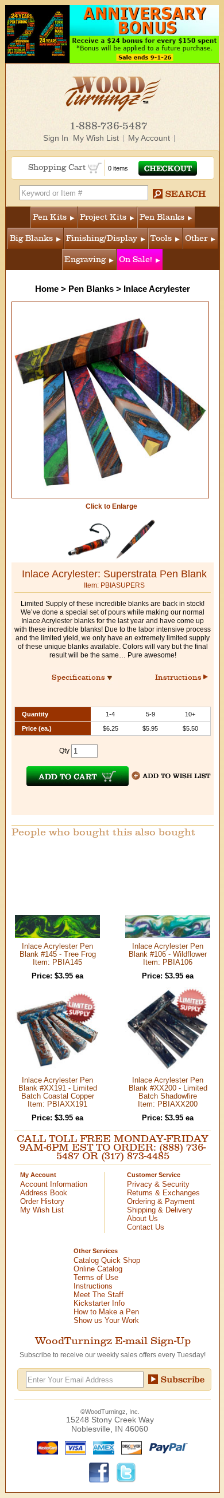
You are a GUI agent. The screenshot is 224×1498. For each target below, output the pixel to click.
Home (47, 289)
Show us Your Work (106, 1320)
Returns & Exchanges (163, 1192)
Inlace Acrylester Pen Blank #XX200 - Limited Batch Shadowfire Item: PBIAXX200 (168, 1092)
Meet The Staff (98, 1294)
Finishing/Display (101, 238)
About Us (142, 1218)
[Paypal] (166, 1447)
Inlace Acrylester (156, 289)
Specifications (83, 677)
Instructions (179, 677)
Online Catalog (98, 1269)
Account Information (53, 1184)
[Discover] (129, 1447)
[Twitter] (126, 1471)
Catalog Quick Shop (107, 1260)
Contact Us (145, 1227)
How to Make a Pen (106, 1311)
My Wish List (96, 137)
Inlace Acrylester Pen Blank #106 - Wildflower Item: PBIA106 (168, 954)
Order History (42, 1201)
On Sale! (135, 259)
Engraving (85, 259)
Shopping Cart (58, 167)
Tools (161, 238)
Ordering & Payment (161, 1201)
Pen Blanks (162, 217)
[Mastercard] (45, 1447)
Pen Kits (50, 217)
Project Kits (103, 217)
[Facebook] (99, 1471)
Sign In (55, 137)
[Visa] (73, 1447)
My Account (149, 137)
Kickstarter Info (99, 1303)
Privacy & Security (158, 1184)
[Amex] (101, 1447)
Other (196, 238)
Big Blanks (31, 238)
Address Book (43, 1192)
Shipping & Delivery (159, 1210)
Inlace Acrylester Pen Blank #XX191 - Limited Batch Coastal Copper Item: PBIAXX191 (57, 1092)
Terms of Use (96, 1277)
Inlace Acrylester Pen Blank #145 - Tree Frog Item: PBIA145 (58, 954)
